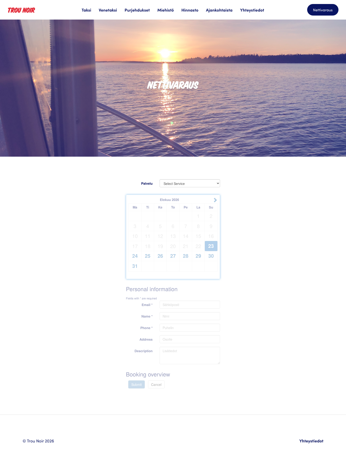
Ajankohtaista (219, 10)
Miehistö (165, 10)
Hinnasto (189, 10)
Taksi (86, 10)
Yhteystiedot (252, 10)
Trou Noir (21, 9)
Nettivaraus (323, 9)
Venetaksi (108, 10)
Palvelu (147, 183)
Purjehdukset (137, 10)
